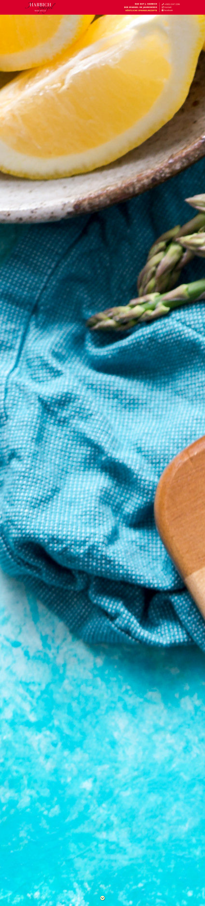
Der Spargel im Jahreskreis (140, 7)
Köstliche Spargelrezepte (141, 10)
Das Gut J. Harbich (146, 4)
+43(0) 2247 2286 (172, 4)
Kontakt (168, 7)
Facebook (168, 10)
